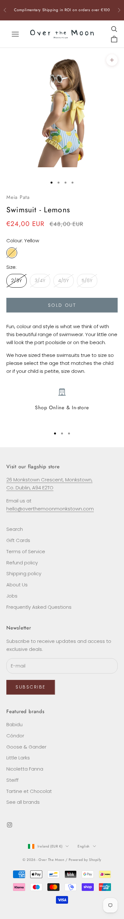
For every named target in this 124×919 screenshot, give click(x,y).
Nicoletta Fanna (24, 768)
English (84, 846)
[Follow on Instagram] (9, 825)
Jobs (11, 595)
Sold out (62, 305)
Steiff (12, 780)
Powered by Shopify (85, 859)
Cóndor (15, 735)
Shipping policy (23, 573)
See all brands (23, 802)
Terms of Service (25, 551)
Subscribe (31, 687)
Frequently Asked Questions (39, 607)
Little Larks (18, 757)
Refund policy (22, 562)
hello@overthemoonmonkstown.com (50, 508)
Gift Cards (18, 540)
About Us (17, 584)
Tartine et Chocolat (29, 791)
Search (14, 529)
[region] (62, 405)
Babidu (14, 724)
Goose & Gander (26, 746)
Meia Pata (18, 197)
